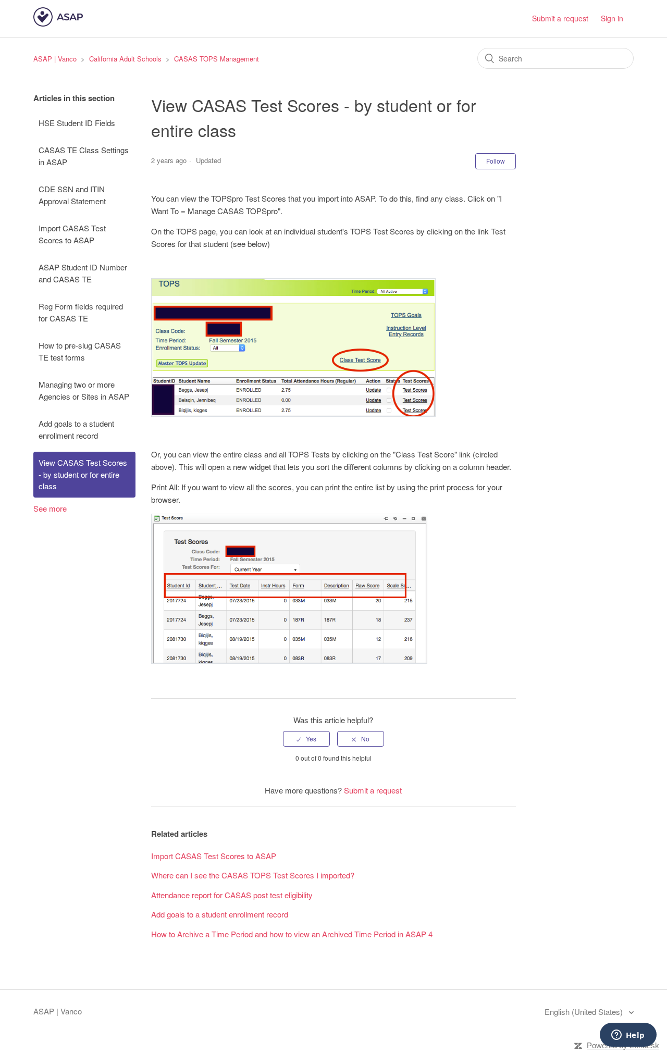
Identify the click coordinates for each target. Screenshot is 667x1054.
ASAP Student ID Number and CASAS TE (83, 273)
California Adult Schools (125, 59)
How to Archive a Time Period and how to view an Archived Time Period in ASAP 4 (292, 933)
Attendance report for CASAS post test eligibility (232, 894)
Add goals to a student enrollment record (76, 429)
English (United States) (585, 1011)
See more (50, 508)
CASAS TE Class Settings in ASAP (84, 155)
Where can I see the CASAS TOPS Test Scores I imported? (252, 875)
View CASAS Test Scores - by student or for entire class (83, 474)
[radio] (306, 739)
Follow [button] (495, 160)
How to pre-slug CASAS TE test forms (80, 351)
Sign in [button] (612, 18)
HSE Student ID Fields (77, 122)
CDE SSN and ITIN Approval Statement (72, 194)
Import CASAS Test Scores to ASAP (72, 233)
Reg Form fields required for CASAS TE (81, 312)
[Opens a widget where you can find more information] (628, 1036)
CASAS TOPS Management (216, 59)
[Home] (58, 23)
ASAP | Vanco (55, 59)
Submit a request (560, 18)
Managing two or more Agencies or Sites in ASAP (84, 390)
